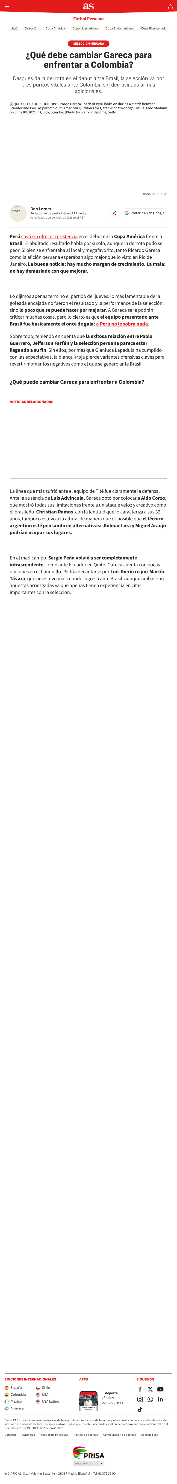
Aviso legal (28, 1435)
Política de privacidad (54, 1435)
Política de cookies (86, 1435)
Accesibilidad (149, 1435)
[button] (114, 213)
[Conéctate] (170, 6)
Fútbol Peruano (88, 19)
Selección (31, 28)
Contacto (11, 1435)
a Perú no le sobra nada (122, 324)
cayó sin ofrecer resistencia (49, 236)
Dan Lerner (40, 209)
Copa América (55, 28)
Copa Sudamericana (120, 28)
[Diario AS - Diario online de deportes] (88, 6)
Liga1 (14, 28)
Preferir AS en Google (147, 213)
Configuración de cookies (119, 1435)
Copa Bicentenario (154, 28)
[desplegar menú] (7, 6)
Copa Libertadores (85, 28)
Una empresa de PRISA (88, 1453)
